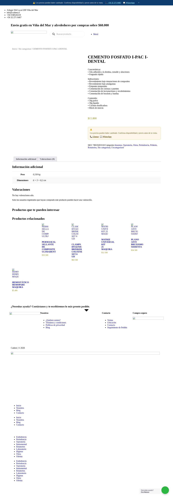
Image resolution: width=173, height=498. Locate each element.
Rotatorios (92, 147)
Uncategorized (117, 147)
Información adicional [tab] (26, 159)
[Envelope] (113, 10)
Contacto (20, 413)
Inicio (14, 49)
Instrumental (21, 444)
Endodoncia (21, 437)
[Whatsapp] (91, 10)
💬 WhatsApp (129, 3)
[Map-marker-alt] (120, 10)
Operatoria (127, 145)
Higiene (19, 451)
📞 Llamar (94, 137)
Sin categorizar (25, 49)
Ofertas (19, 456)
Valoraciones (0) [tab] (47, 159)
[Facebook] (105, 10)
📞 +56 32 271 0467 (113, 3)
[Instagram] (98, 10)
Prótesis (153, 145)
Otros (135, 145)
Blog (18, 410)
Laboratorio (21, 449)
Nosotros (20, 408)
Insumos (118, 145)
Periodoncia (144, 145)
